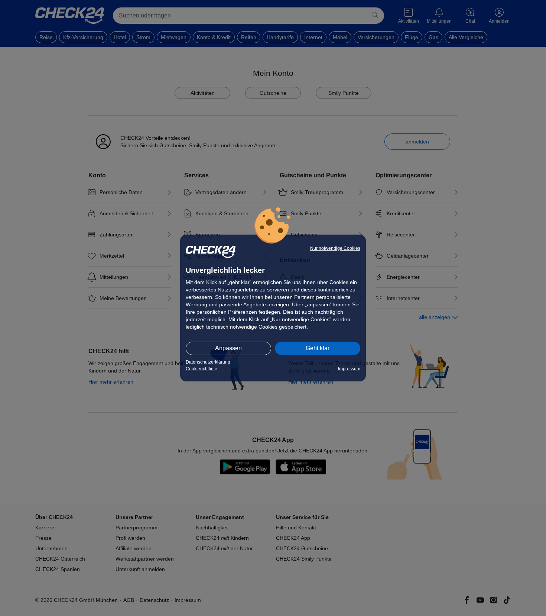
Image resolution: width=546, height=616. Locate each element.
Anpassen (228, 348)
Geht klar (317, 348)
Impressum (349, 368)
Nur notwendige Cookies (335, 248)
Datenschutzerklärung (208, 362)
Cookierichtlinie (201, 368)
